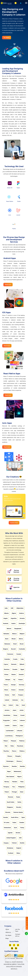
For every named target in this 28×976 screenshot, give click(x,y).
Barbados (6, 633)
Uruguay (6, 843)
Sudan (14, 822)
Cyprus (6, 664)
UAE (12, 608)
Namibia (14, 766)
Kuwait (22, 715)
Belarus (14, 633)
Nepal (9, 771)
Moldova (22, 751)
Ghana (6, 690)
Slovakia (18, 807)
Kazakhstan (7, 715)
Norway (6, 781)
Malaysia (13, 741)
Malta (12, 746)
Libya (21, 725)
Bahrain (9, 628)
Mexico (14, 751)
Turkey (22, 827)
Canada (18, 654)
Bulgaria (5, 649)
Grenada (21, 690)
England (18, 848)
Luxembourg (8, 735)
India (6, 608)
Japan (14, 710)
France (6, 684)
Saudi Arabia (10, 802)
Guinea (7, 695)
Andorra (21, 613)
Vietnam (14, 843)
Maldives (21, 741)
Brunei (21, 644)
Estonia (14, 674)
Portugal (14, 792)
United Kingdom (11, 838)
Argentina (13, 618)
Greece (13, 690)
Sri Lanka (6, 822)
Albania (6, 613)
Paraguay (6, 786)
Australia (5, 623)
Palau (22, 781)
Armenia (22, 618)
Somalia (5, 817)
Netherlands (17, 771)
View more (12, 516)
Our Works (6, 37)
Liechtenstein (10, 730)
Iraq (4, 705)
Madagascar (19, 735)
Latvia (15, 720)
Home (7, 929)
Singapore (10, 807)
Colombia (7, 659)
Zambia (22, 843)
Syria (15, 827)
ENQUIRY (26, 923)
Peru (13, 786)
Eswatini (21, 674)
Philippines (21, 786)
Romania (10, 797)
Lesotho (7, 725)
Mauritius (6, 751)
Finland (20, 679)
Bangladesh (17, 628)
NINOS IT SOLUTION (18, 964)
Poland (7, 792)
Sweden (21, 822)
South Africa (14, 817)
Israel (23, 705)
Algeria (14, 613)
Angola (6, 618)
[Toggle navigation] (25, 3)
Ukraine (18, 832)
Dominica (6, 669)
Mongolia (18, 756)
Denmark (13, 664)
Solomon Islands (18, 812)
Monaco (9, 756)
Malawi (6, 741)
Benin (6, 638)
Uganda (10, 832)
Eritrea (6, 674)
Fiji (14, 679)
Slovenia (7, 812)
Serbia (19, 802)
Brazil (15, 644)
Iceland (7, 700)
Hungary (20, 695)
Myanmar (6, 766)
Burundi (13, 649)
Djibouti (22, 664)
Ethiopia (7, 679)
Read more (8, 284)
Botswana (7, 644)
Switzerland (7, 827)
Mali (6, 746)
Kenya (15, 715)
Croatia (15, 659)
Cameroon (10, 654)
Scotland (10, 853)
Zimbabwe (10, 848)
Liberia (15, 725)
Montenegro (9, 761)
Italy (17, 705)
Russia (18, 797)
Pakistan (14, 781)
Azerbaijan (22, 623)
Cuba (22, 659)
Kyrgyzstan (6, 720)
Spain (23, 817)
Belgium (22, 633)
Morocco (19, 761)
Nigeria (19, 776)
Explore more (14, 522)
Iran (22, 700)
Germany (21, 684)
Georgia (13, 684)
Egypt (22, 669)
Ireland (11, 705)
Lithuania (19, 730)
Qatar (21, 792)
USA (20, 838)
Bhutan (14, 638)
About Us (8, 932)
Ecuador (15, 669)
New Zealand (10, 776)
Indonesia (15, 700)
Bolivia (21, 638)
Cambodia (22, 649)
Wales (18, 853)
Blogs (7, 938)
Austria (13, 623)
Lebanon (22, 720)
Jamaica (7, 710)
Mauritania (20, 746)
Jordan (22, 710)
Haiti (13, 695)
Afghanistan (19, 608)
